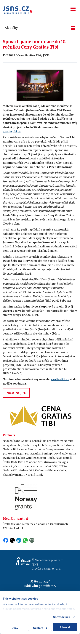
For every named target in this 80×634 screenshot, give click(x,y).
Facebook (6, 540)
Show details (61, 617)
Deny (15, 627)
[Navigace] (73, 8)
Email (32, 540)
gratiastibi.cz (12, 131)
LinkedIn (19, 540)
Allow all (65, 627)
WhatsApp (25, 540)
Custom (38, 627)
